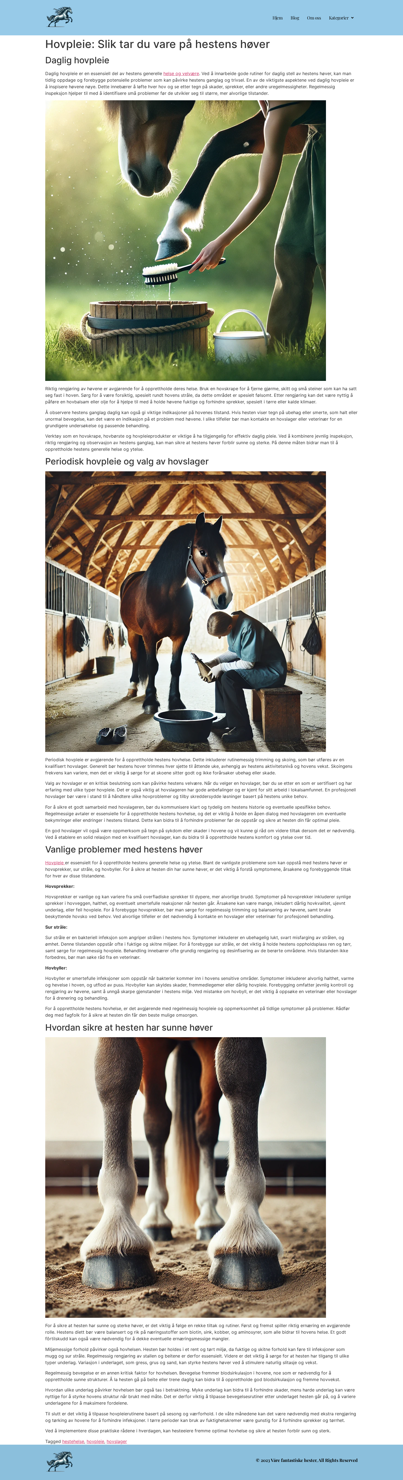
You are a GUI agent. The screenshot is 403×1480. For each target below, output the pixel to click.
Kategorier (338, 18)
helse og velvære (181, 73)
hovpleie (95, 1441)
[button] (341, 17)
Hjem (277, 18)
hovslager (117, 1441)
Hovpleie (55, 862)
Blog (295, 18)
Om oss (314, 18)
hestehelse (73, 1441)
